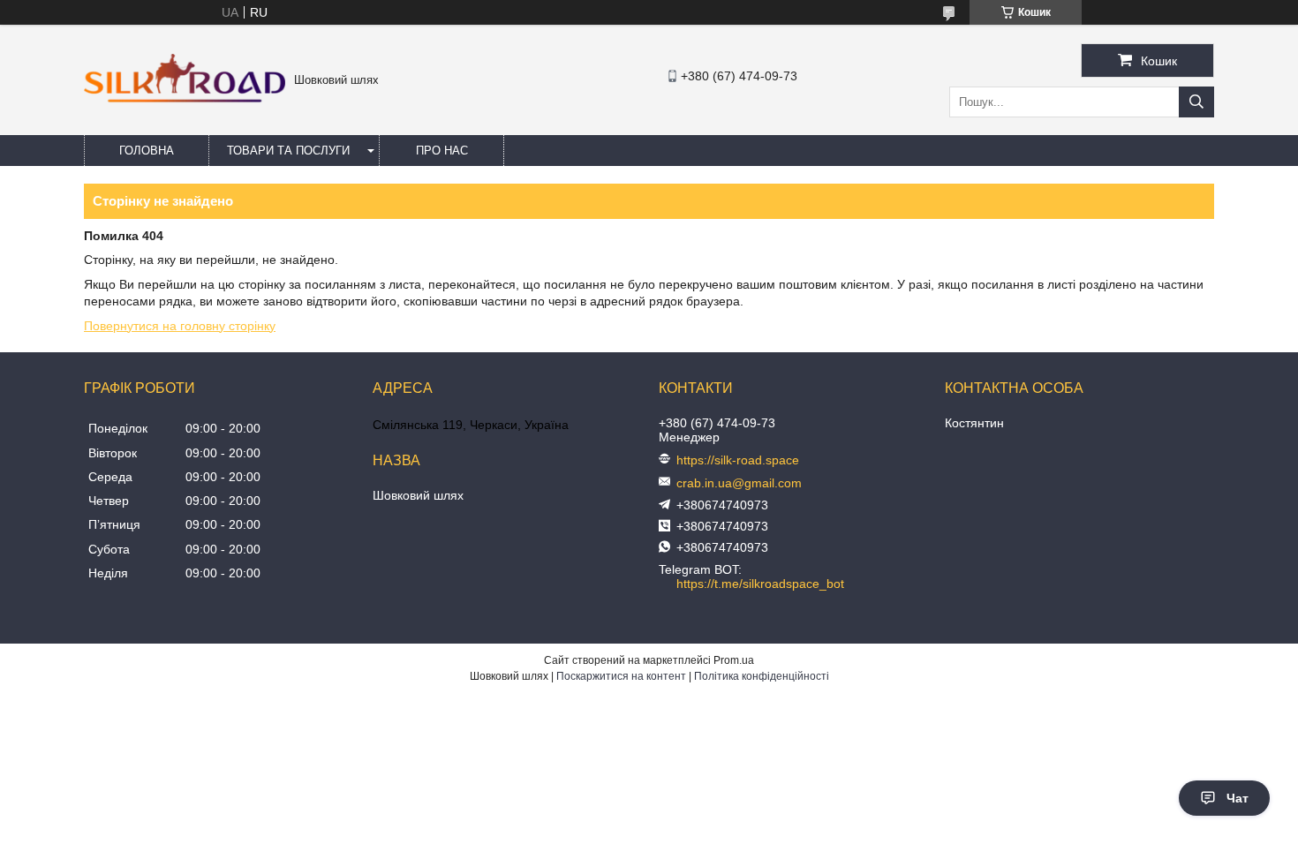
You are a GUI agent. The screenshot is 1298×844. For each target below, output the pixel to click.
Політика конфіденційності (761, 676)
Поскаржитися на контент (621, 676)
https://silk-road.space (737, 460)
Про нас (442, 150)
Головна (146, 150)
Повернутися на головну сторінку (179, 326)
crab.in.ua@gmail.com (739, 483)
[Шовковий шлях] (184, 99)
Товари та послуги (288, 150)
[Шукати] (1196, 102)
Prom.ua (733, 660)
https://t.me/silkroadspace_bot (760, 583)
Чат (1237, 798)
